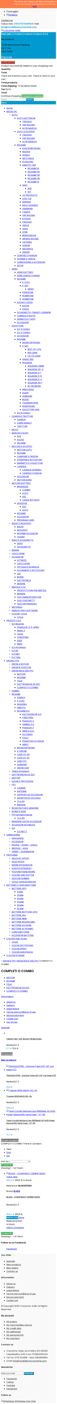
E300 (19, 640)
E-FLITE (26, 282)
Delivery (10, 1005)
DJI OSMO (27, 734)
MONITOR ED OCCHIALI (29, 798)
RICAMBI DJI (23, 711)
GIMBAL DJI (28, 724)
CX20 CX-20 (23, 754)
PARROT (21, 697)
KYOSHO (26, 218)
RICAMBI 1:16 (34, 175)
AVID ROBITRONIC (31, 148)
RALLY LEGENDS (30, 205)
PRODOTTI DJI (13, 620)
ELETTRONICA (24, 580)
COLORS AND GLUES (16, 938)
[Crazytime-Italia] (10, 30)
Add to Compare (15, 1227)
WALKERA (27, 362)
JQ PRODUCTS (29, 195)
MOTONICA (28, 158)
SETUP (20, 265)
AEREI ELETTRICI (25, 272)
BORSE (20, 577)
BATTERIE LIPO (19, 888)
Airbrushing (17, 838)
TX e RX (21, 801)
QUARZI (21, 536)
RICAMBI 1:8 (33, 168)
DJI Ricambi (18, 623)
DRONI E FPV (12, 660)
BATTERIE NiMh (19, 918)
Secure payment (15, 1015)
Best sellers (12, 1268)
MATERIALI (17, 607)
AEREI (14, 268)
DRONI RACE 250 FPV (22, 670)
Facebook (11, 1248)
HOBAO (26, 155)
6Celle (20, 908)
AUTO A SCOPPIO (26, 131)
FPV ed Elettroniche (22, 814)
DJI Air (15, 650)
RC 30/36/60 (34, 386)
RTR (19, 436)
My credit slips (13, 1328)
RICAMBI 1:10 (34, 171)
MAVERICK (27, 248)
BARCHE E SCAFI (20, 433)
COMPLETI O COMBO (27, 687)
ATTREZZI (22, 560)
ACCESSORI (23, 322)
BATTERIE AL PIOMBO (22, 928)
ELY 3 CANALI (23, 329)
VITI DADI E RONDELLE (28, 567)
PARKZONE (27, 292)
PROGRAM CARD (25, 520)
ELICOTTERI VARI (30, 409)
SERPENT (26, 201)
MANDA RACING (30, 238)
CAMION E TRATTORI (22, 416)
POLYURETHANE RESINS (23, 871)
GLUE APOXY (18, 861)
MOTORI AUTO (24, 449)
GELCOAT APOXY (20, 858)
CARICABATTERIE (20, 932)
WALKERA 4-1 (34, 372)
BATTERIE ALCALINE (21, 925)
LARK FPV (22, 761)
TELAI (19, 680)
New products (8, 1060)
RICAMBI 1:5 (33, 181)
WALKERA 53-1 (35, 382)
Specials (5, 1027)
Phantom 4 (28, 721)
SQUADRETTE (24, 546)
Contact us (7, 20)
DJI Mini (15, 654)
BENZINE (21, 583)
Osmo (20, 633)
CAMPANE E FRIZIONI (27, 456)
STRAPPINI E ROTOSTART (29, 459)
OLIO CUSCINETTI (26, 600)
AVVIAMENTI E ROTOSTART (31, 570)
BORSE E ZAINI (19, 811)
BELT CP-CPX (34, 349)
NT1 (29, 191)
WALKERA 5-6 (35, 376)
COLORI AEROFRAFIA (22, 952)
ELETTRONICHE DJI (31, 714)
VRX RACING (28, 124)
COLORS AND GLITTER (23, 875)
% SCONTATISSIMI (15, 955)
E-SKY (25, 285)
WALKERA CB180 (36, 366)
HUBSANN (27, 396)
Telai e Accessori (20, 771)
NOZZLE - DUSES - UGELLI (24, 844)
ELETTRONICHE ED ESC (28, 684)
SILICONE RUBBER (20, 878)
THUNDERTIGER (30, 402)
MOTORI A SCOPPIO (22, 446)
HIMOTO (21, 707)
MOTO (15, 429)
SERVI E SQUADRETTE (22, 540)
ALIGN (25, 392)
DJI (13, 828)
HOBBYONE (28, 295)
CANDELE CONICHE (32, 473)
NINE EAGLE (28, 389)
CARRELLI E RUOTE (26, 315)
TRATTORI (22, 426)
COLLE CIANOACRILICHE (24, 881)
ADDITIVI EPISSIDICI (21, 868)
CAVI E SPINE (18, 553)
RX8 (30, 188)
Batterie (21, 804)
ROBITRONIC (28, 406)
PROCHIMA (12, 855)
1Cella (20, 891)
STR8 (24, 232)
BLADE (25, 399)
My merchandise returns (19, 1325)
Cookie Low (12, 1018)
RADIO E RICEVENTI (21, 523)
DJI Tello (16, 657)
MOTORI (21, 674)
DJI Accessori (19, 647)
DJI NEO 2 (22, 831)
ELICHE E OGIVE (25, 302)
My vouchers (13, 1338)
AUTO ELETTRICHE (26, 118)
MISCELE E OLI (19, 587)
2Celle (20, 895)
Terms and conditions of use (21, 1012)
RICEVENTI (22, 530)
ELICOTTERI (17, 325)
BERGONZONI (29, 235)
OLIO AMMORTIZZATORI (29, 597)
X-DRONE (22, 751)
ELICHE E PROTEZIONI (22, 781)
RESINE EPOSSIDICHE (22, 865)
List (8, 1155)
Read (35, 6)
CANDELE (21, 466)
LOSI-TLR (26, 198)
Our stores (11, 1022)
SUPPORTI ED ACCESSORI (30, 794)
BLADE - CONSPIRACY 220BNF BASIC (23, 1197)
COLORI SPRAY (19, 948)
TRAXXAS (27, 121)
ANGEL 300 (27, 359)
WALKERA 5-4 (35, 379)
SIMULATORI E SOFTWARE (25, 610)
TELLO (25, 737)
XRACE (25, 225)
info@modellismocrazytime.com (30, 1360)
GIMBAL (15, 690)
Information (7, 996)
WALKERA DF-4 (35, 369)
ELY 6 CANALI (23, 412)
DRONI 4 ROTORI (20, 664)
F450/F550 (22, 637)
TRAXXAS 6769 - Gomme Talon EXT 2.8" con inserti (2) (31, 1075)
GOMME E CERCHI (26, 258)
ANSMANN (27, 208)
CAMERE (21, 788)
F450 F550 (27, 717)
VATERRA (27, 242)
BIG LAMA (32, 352)
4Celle (20, 901)
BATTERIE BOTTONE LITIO (25, 911)
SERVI (20, 543)
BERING (15, 550)
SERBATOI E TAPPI (26, 319)
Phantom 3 (28, 727)
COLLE (20, 617)
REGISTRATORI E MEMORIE (25, 808)
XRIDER (26, 252)
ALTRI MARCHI (29, 128)
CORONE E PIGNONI (27, 255)
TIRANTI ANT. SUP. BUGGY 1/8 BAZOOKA (24, 1039)
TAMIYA (26, 212)
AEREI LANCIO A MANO (28, 275)
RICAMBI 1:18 (34, 178)
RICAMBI (21, 145)
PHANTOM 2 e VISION (33, 741)
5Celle (20, 905)
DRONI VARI (23, 767)
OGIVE (25, 309)
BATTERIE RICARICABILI (23, 921)
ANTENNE (22, 791)
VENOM (26, 245)
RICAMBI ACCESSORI (27, 533)
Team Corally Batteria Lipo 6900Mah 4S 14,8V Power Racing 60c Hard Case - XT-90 (30, 1122)
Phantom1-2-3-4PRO (28, 627)
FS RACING (27, 161)
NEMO (31, 289)
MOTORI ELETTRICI (21, 483)
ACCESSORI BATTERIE (23, 935)
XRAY (25, 185)
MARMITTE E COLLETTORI (30, 463)
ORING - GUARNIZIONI (23, 851)
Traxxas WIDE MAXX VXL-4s (19, 1096)
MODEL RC (11, 111)
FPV (14, 784)
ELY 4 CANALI (23, 332)
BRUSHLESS (22, 486)
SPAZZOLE (22, 503)
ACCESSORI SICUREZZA (23, 824)
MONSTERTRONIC (31, 342)
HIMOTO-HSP (29, 165)
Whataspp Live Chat (25, 1401)
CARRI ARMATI (24, 423)
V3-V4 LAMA (34, 356)
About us (11, 1002)
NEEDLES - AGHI (20, 848)
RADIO (20, 526)
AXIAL (25, 228)
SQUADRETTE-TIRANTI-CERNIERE (34, 312)
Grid (8, 1152)
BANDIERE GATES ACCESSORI (26, 821)
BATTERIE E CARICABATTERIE (21, 885)
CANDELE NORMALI (31, 469)
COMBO (26, 489)
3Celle (20, 898)
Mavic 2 (21, 630)
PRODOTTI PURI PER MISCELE (31, 590)
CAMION (21, 419)
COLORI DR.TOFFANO (22, 945)
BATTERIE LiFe (19, 915)
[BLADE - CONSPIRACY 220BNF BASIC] (25, 1173)
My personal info (15, 1335)
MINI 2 (25, 744)
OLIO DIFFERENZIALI (27, 603)
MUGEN (26, 151)
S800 (19, 644)
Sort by (5, 1161)
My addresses (13, 1331)
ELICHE (25, 305)
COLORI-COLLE (19, 613)
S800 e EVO (28, 731)
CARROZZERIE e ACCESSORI (31, 262)
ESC (24, 496)
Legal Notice (12, 1008)
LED (19, 573)
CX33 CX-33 (23, 757)
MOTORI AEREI (24, 479)
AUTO (15, 114)
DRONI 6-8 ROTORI (21, 667)
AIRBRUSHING (13, 834)
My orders (11, 1321)
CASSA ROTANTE (31, 500)
